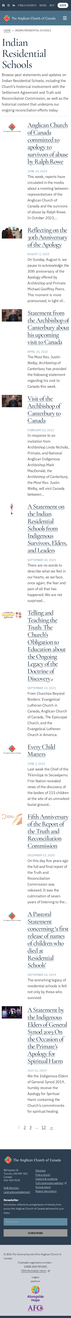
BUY (52, 5)
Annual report (43, 1187)
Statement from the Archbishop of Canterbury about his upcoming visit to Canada (48, 327)
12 (44, 1127)
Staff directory (11, 1187)
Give (63, 5)
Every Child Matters (41, 750)
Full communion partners (49, 1183)
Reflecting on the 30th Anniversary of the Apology (47, 237)
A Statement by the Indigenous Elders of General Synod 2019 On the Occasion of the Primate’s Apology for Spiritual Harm (47, 1035)
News (43, 5)
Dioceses (41, 1170)
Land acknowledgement (17, 1192)
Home (7, 30)
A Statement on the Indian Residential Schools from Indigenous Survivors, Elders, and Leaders (47, 528)
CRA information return (33, 1270)
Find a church (27, 5)
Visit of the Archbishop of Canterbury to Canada (44, 409)
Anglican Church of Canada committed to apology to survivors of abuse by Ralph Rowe (47, 143)
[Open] (65, 18)
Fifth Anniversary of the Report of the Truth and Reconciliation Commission (47, 831)
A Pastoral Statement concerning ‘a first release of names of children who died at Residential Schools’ (47, 939)
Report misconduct (46, 1191)
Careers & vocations (47, 1178)
